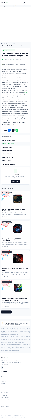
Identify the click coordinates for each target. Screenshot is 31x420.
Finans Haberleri (5, 400)
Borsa (4, 2)
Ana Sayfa (4, 43)
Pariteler (3, 383)
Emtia (2, 386)
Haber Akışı (15, 181)
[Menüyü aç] (28, 2)
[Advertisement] (15, 24)
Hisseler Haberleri (18, 43)
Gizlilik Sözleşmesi (5, 406)
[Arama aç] (24, 2)
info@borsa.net (6, 409)
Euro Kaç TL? (4, 395)
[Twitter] (2, 367)
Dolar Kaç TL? (4, 392)
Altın (2, 378)
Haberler (11, 43)
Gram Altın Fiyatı (5, 397)
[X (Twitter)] (13, 130)
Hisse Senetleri (4, 374)
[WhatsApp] (17, 130)
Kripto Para (3, 381)
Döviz (2, 376)
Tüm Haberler (7, 312)
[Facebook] (9, 130)
